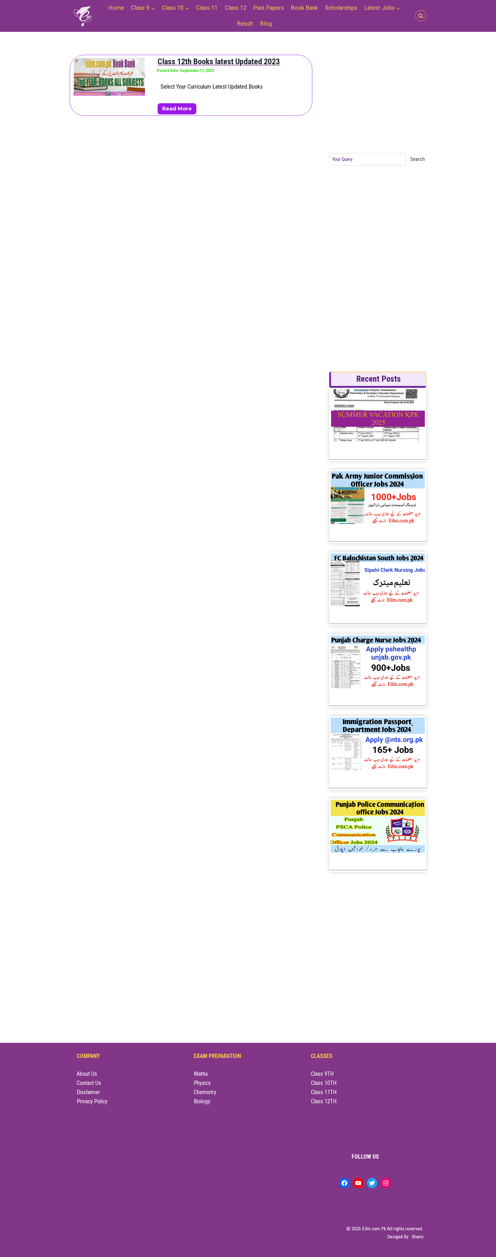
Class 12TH (324, 1101)
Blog (266, 23)
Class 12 (235, 7)
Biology (202, 1101)
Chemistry (205, 1092)
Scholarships (341, 7)
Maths (201, 1073)
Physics (202, 1082)
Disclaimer (88, 1092)
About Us (87, 1073)
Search (417, 159)
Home (116, 7)
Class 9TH (322, 1073)
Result (245, 23)
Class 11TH (324, 1092)
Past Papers (268, 7)
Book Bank (304, 7)
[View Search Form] (420, 15)
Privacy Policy (92, 1101)
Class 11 (207, 7)
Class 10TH (324, 1082)
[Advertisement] (377, 100)
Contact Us (89, 1082)
